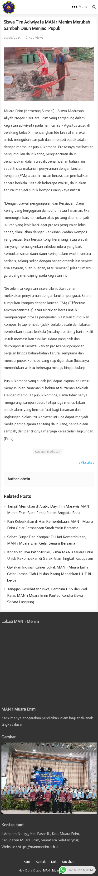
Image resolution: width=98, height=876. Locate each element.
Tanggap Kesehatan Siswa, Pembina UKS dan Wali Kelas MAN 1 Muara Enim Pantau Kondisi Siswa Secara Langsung (47, 595)
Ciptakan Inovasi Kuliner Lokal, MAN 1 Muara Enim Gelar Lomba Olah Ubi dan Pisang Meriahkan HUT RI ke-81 (49, 573)
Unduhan (68, 861)
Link (54, 861)
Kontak (41, 861)
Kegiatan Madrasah (47, 451)
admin (25, 479)
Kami (27, 861)
